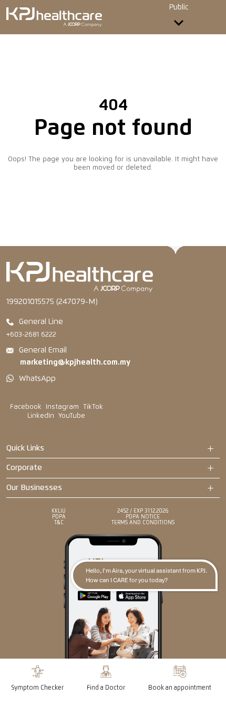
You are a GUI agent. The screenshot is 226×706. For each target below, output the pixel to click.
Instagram (62, 407)
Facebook (26, 407)
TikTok (93, 407)
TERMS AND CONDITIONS (142, 522)
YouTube (71, 416)
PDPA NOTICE (143, 516)
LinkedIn (40, 416)
